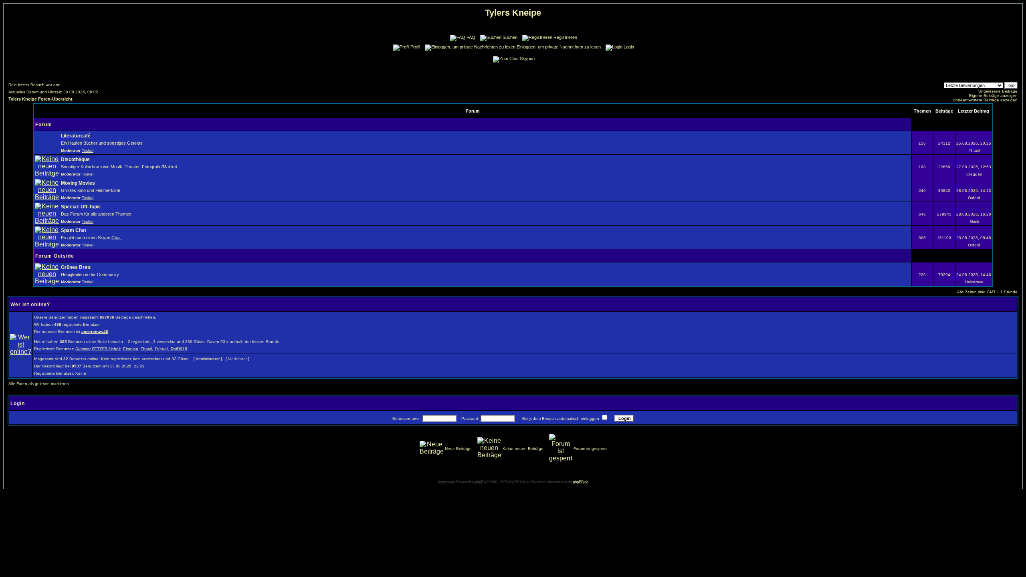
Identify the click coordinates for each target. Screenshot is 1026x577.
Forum (43, 124)
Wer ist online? (30, 304)
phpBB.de (580, 482)
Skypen (527, 58)
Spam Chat (73, 230)
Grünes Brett (76, 267)
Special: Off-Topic (81, 207)
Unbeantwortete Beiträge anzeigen (985, 100)
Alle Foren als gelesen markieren (38, 383)
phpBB (480, 482)
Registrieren (565, 37)
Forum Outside (54, 256)
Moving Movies (78, 183)
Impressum (446, 482)
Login (629, 46)
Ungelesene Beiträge (998, 91)
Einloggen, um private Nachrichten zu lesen (559, 46)
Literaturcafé (76, 136)
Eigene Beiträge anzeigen (993, 95)
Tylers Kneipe (513, 13)
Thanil (146, 349)
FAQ (471, 37)
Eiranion (130, 349)
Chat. (116, 237)
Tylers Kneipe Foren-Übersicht (40, 99)
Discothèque (75, 159)
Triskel (87, 150)
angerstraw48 (94, 331)
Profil (415, 46)
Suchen (510, 37)
